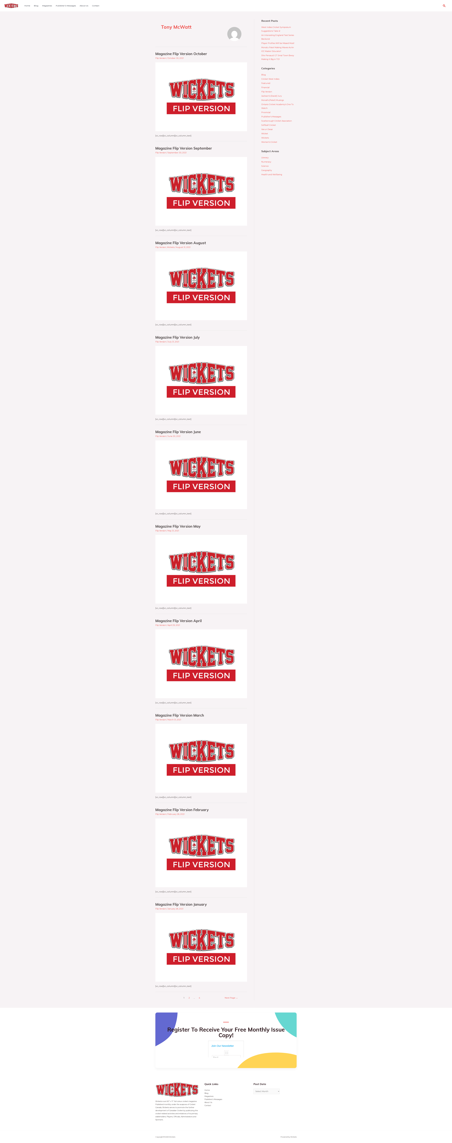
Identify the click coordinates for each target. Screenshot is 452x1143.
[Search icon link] (444, 6)
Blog (36, 6)
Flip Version (160, 58)
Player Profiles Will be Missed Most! (277, 43)
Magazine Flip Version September (183, 148)
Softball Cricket (268, 125)
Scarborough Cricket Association (276, 121)
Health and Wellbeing (271, 174)
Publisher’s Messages (66, 6)
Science (265, 166)
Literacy (265, 157)
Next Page (231, 998)
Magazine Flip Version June (178, 432)
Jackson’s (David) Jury (271, 96)
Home (27, 6)
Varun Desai (266, 129)
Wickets (170, 247)
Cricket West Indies (270, 79)
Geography (266, 170)
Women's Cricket (269, 142)
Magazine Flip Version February (182, 810)
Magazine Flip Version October (181, 54)
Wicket (264, 133)
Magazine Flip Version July (177, 337)
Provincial (265, 112)
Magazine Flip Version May (177, 526)
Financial (265, 87)
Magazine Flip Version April (178, 621)
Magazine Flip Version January (181, 904)
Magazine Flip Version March (179, 715)
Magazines (47, 6)
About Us (84, 6)
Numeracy (266, 162)
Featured (265, 83)
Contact (95, 6)
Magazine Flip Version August (180, 243)
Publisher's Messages (271, 117)
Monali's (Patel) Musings (272, 100)
